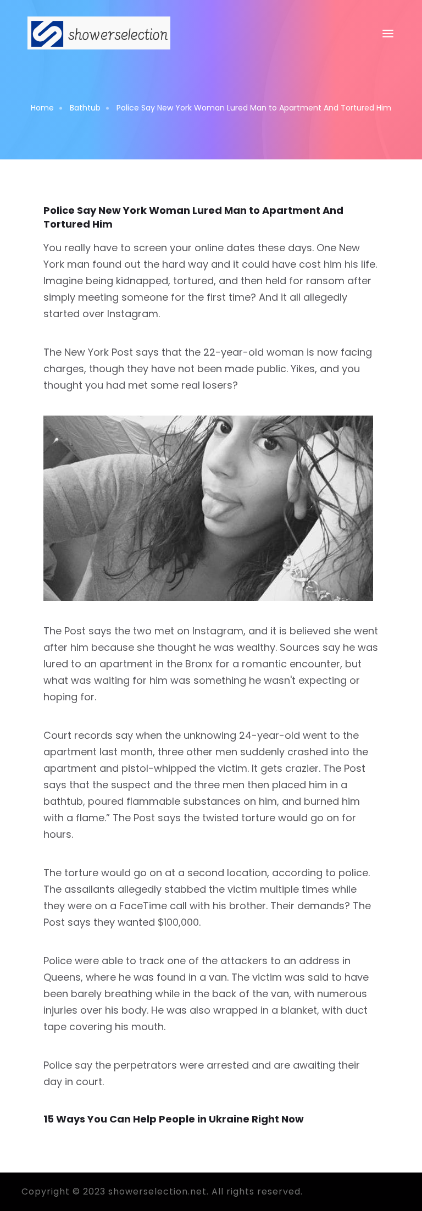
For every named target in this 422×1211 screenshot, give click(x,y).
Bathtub (85, 107)
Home (42, 107)
